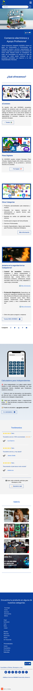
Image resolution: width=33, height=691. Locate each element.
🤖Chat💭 (28, 32)
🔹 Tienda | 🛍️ (8, 122)
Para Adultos (7, 648)
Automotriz (7, 635)
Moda (5, 626)
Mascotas (6, 633)
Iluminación (7, 622)
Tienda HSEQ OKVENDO (11, 319)
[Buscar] (29, 7)
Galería (16, 502)
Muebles (6, 631)
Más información (24, 232)
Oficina (5, 637)
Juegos (6, 628)
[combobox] (15, 7)
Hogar (5, 620)
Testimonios (16, 428)
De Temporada (7, 639)
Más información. (26, 286)
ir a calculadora (7, 412)
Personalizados (8, 643)
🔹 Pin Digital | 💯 (16, 169)
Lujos (5, 624)
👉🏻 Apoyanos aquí (16, 486)
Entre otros (6, 652)
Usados (6, 646)
